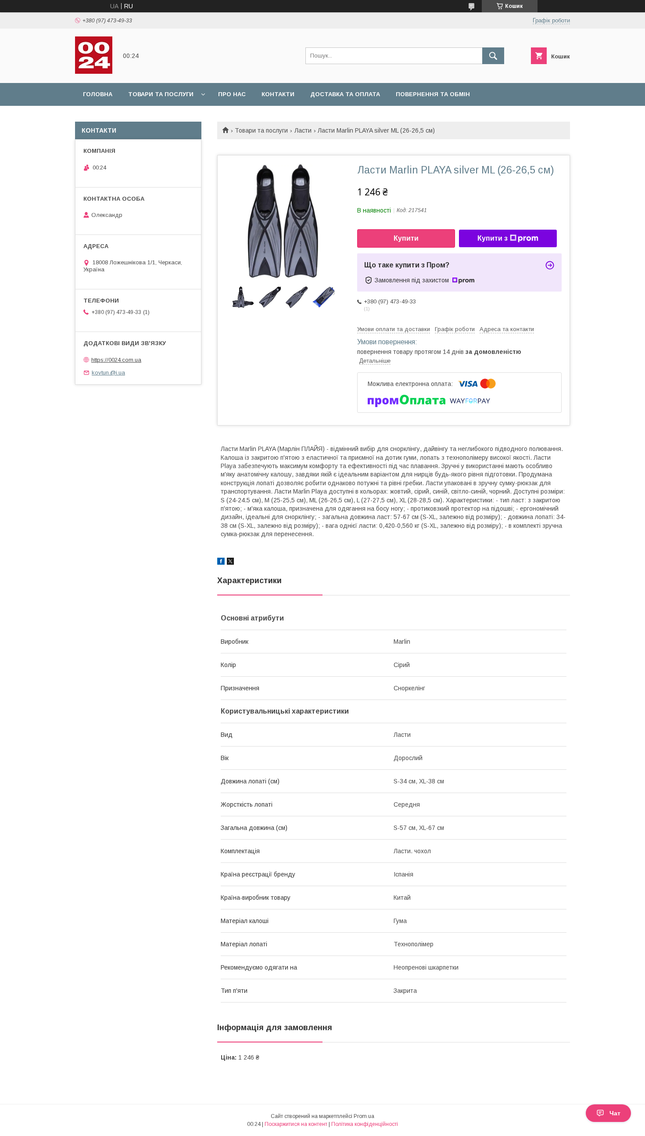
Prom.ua (364, 1116)
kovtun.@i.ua (108, 372)
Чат (614, 1113)
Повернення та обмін (433, 94)
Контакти (278, 94)
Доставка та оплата (345, 94)
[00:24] (93, 71)
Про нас (232, 94)
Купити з (492, 238)
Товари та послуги (161, 94)
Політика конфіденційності (364, 1124)
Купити (406, 238)
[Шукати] (493, 55)
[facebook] (221, 562)
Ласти (303, 130)
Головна (97, 94)
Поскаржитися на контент (296, 1124)
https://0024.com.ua (116, 360)
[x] (230, 562)
